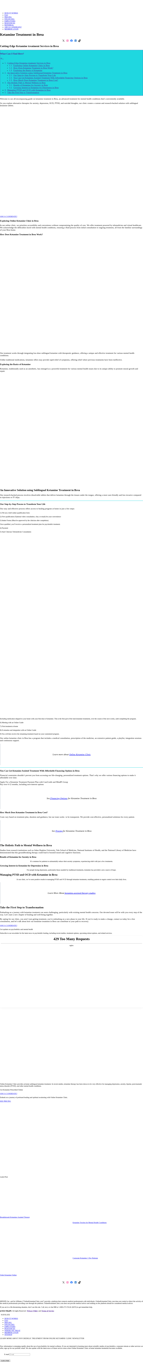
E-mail (6, 1354)
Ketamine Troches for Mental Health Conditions (90, 1223)
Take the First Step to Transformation (23, 92)
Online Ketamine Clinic (80, 754)
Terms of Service (47, 1311)
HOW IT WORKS (11, 13)
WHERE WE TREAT (12, 1331)
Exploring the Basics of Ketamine (27, 70)
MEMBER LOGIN (11, 29)
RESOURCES (9, 23)
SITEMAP (8, 1335)
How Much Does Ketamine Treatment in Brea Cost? (35, 80)
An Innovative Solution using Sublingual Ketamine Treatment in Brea (37, 73)
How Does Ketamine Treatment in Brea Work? (33, 68)
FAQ (6, 15)
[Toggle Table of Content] (1, 59)
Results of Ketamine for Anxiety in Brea (30, 85)
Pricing (59, 831)
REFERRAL (9, 25)
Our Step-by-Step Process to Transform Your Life (34, 75)
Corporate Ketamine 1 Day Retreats (85, 1258)
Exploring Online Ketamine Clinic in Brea (31, 65)
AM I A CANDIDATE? (13, 27)
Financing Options (58, 798)
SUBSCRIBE (5, 1361)
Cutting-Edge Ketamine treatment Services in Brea (28, 63)
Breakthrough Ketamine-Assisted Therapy (15, 1217)
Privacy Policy (32, 1311)
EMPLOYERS (9, 21)
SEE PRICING (5, 1101)
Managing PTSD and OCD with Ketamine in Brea (28, 90)
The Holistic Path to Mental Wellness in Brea (26, 83)
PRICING (8, 17)
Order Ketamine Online (8, 1275)
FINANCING (9, 19)
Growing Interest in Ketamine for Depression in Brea (36, 87)
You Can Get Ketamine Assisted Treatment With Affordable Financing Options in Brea (50, 78)
